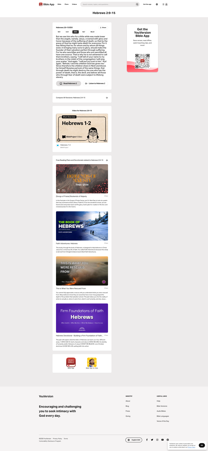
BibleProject (64, 147)
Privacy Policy (57, 438)
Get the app (147, 4)
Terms (66, 438)
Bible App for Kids (92, 368)
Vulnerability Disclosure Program (50, 441)
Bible (59, 4)
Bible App (71, 368)
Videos (74, 4)
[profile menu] (165, 4)
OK (202, 445)
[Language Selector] (157, 4)
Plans (66, 4)
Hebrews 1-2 (67, 145)
